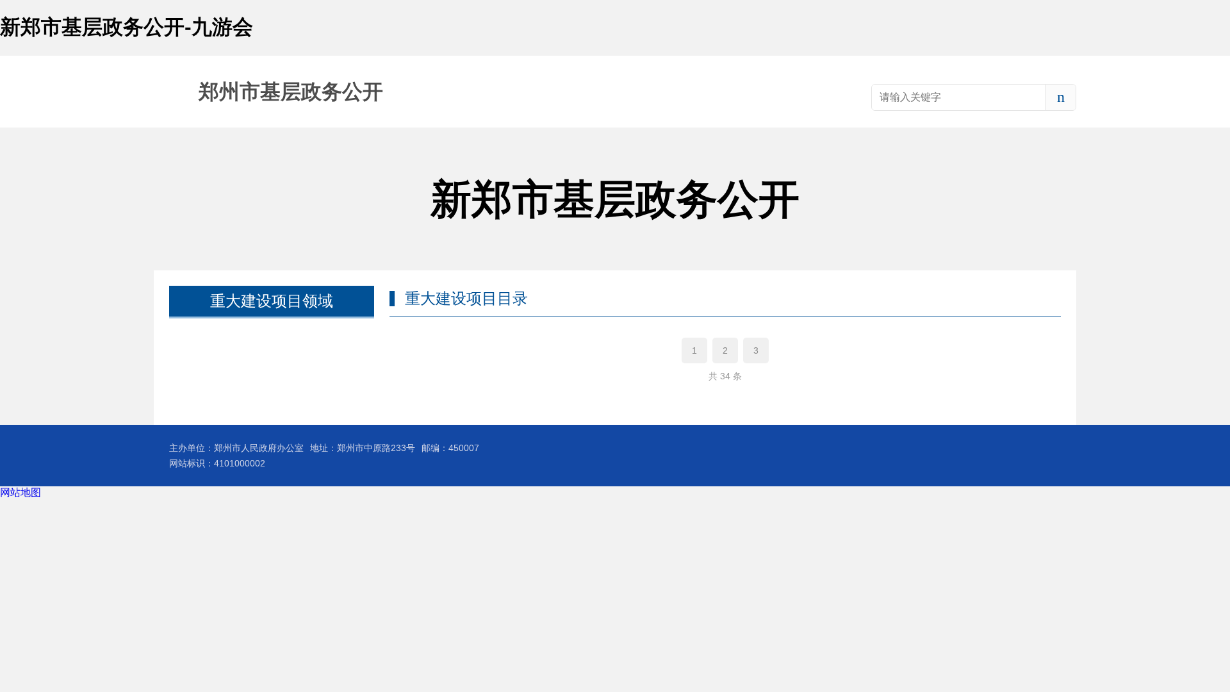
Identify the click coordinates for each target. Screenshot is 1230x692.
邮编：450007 (450, 448)
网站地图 (20, 492)
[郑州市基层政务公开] (268, 91)
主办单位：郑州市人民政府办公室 (236, 448)
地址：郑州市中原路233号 (362, 448)
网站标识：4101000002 (217, 463)
